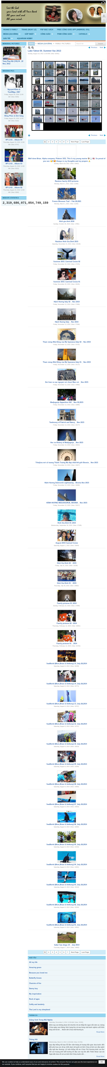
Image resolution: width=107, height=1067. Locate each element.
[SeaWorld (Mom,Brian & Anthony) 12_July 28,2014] (67, 716)
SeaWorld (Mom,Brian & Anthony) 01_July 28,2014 (66, 925)
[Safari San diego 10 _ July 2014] (67, 937)
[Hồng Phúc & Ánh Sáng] (14, 107)
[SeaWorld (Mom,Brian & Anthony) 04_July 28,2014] (67, 857)
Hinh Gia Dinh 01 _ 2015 (66, 583)
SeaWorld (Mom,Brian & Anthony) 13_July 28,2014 (66, 704)
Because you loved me (38, 973)
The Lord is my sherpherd (39, 1010)
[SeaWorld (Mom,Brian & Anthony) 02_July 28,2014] (67, 897)
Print (29, 135)
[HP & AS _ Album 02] (14, 179)
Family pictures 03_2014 (66, 603)
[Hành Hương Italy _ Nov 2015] (67, 314)
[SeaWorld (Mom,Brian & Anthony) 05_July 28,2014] (67, 837)
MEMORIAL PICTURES (11, 44)
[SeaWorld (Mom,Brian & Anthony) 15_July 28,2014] (67, 656)
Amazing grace (35, 967)
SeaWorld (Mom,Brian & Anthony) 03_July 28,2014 (66, 885)
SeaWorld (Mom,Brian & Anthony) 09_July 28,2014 (66, 764)
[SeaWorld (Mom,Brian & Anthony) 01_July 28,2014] (67, 917)
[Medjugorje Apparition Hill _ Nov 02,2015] (67, 394)
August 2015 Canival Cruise (67, 543)
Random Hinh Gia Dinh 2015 (66, 241)
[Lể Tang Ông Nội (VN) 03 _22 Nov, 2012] (12, 53)
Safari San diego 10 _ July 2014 (66, 945)
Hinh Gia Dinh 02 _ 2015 (66, 563)
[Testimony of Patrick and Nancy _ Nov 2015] (67, 414)
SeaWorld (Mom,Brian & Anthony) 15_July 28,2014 (66, 664)
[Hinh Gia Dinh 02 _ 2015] (67, 555)
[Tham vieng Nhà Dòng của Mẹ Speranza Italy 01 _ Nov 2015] (67, 354)
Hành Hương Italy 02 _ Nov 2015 (67, 302)
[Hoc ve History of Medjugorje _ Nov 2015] (67, 435)
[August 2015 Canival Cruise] (67, 535)
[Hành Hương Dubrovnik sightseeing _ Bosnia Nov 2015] (67, 475)
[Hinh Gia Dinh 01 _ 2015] (67, 575)
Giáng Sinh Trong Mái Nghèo (41, 1020)
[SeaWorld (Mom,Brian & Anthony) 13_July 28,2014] (67, 696)
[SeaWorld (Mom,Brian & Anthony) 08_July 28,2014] (67, 776)
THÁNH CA (33, 1015)
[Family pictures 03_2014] (67, 595)
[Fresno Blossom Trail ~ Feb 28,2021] (67, 193)
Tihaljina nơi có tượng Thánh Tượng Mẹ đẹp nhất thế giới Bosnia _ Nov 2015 (66, 463)
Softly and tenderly (36, 1004)
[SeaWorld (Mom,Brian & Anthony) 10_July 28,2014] (67, 736)
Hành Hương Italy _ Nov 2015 (66, 322)
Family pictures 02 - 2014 (67, 623)
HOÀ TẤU (32, 958)
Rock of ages (34, 999)
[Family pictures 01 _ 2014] (67, 636)
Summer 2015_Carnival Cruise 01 (66, 282)
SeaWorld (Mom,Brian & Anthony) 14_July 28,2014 (66, 684)
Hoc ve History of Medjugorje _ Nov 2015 (66, 442)
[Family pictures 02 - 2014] (67, 615)
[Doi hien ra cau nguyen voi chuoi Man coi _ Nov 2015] (67, 374)
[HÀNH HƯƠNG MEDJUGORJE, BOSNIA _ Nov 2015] (67, 495)
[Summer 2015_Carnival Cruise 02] (67, 254)
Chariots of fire (35, 983)
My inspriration (35, 994)
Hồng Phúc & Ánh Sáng (13, 116)
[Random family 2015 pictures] (67, 173)
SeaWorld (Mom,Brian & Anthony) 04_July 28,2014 (66, 864)
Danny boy (33, 988)
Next (101, 47)
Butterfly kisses (35, 978)
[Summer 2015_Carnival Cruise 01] (67, 274)
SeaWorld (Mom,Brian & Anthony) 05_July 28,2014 (66, 844)
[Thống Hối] (38, 1048)
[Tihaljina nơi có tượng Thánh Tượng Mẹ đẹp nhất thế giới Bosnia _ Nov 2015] (67, 455)
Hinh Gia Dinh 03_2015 (67, 523)
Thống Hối (33, 1039)
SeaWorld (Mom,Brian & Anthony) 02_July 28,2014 (66, 905)
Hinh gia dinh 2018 (66, 221)
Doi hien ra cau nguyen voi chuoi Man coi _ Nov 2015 (66, 382)
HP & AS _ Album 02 (14, 188)
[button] (12, 34)
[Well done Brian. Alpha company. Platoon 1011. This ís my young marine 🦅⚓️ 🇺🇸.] (67, 151)
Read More (100, 1032)
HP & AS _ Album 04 (14, 140)
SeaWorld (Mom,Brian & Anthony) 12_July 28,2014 (66, 724)
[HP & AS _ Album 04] (14, 131)
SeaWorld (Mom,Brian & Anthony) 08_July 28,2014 (66, 784)
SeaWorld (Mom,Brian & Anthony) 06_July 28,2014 (66, 824)
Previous (94, 47)
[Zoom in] (29, 47)
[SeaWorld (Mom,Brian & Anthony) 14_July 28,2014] (67, 676)
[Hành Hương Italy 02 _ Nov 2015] (67, 294)
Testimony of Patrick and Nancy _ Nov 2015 (66, 422)
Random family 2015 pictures (66, 181)
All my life (33, 962)
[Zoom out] (32, 47)
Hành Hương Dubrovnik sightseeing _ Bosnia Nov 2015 (66, 483)
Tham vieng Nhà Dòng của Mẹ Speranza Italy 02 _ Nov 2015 (67, 342)
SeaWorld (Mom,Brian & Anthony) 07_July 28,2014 (66, 804)
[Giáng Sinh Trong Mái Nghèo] (38, 1028)
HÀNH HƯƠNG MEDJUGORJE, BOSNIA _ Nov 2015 (66, 503)
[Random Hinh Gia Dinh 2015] (67, 234)
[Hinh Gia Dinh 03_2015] (67, 515)
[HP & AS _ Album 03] (14, 155)
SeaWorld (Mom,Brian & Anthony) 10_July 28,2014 (66, 744)
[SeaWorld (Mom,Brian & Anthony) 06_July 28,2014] (67, 816)
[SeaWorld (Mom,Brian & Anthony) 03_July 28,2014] (67, 877)
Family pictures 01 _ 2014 (67, 643)
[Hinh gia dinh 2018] (67, 213)
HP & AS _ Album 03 (14, 164)
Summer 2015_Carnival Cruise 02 (66, 262)
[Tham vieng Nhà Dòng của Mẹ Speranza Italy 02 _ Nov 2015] (67, 334)
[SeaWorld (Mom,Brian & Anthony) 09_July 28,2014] (67, 756)
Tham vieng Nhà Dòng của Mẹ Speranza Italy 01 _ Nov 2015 (67, 362)
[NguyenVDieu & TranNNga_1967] (14, 81)
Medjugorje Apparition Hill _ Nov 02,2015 (66, 402)
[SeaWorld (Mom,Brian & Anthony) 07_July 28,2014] (67, 796)
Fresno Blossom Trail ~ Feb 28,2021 (66, 201)
